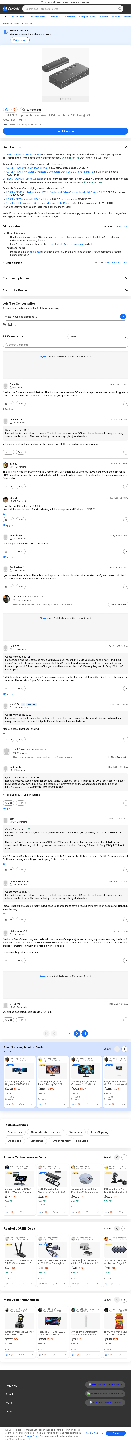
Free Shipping (99, 1132)
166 (109, 1104)
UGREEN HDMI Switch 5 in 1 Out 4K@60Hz (28, 168)
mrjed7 (13, 463)
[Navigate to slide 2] (63, 99)
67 (76, 1104)
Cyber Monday (61, 1140)
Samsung (9, 1099)
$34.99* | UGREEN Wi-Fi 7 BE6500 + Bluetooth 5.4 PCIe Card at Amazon (19, 1262)
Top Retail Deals (37, 16)
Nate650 (15, 704)
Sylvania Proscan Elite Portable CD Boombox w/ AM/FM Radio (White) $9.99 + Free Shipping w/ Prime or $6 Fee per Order (85, 1190)
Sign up (44, 356)
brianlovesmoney (19, 881)
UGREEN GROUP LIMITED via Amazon (22, 154)
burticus (17, 596)
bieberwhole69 (18, 931)
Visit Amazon (65, 131)
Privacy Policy (31, 1436)
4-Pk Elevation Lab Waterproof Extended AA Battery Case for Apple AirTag (51, 1190)
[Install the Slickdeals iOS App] (105, 1402)
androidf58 (16, 535)
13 (42, 1104)
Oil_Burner (15, 1004)
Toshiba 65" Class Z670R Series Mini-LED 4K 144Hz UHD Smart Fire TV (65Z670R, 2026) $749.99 (52, 1333)
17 (9, 1212)
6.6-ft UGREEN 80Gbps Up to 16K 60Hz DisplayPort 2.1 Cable (52, 1262)
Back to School (18, 16)
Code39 (14, 384)
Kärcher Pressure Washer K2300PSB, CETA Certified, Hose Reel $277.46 (19, 1333)
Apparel (104, 16)
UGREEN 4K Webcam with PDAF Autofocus (28, 199)
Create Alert (21, 40)
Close (116, 1433)
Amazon (8, 1207)
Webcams (75, 1132)
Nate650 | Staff (121, 226)
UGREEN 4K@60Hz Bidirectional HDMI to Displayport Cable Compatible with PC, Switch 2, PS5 (55, 192)
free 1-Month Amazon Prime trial (66, 244)
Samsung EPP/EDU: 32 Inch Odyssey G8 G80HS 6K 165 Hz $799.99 (52, 1083)
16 (76, 1212)
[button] (14, 110)
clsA (12, 819)
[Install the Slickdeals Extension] (105, 1384)
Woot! (74, 1207)
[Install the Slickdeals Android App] (105, 1393)
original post (33, 251)
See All (107, 1049)
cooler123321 (17, 419)
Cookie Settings (94, 1433)
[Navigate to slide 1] (60, 99)
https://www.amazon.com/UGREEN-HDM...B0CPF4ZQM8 (34, 787)
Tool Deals (54, 16)
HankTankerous (22, 749)
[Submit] (6, 345)
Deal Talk (28, 23)
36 (43, 1212)
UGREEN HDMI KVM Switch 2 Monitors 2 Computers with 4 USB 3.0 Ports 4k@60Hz (49, 171)
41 (10, 1104)
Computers (15, 1132)
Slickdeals (7, 23)
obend (13, 498)
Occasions (14, 1140)
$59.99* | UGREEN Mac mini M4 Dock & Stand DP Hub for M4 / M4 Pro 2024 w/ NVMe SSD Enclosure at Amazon (85, 1262)
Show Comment (118, 604)
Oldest (72, 336)
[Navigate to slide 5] (70, 99)
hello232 (14, 646)
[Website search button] (119, 8)
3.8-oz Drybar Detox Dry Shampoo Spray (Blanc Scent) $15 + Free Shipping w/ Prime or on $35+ (84, 1333)
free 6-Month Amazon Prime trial (77, 237)
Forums (17, 23)
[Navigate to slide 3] (65, 99)
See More (82, 1140)
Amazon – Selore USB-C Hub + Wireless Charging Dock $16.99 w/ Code (19, 1190)
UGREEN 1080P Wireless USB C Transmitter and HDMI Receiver (39, 203)
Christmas (36, 1140)
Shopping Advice (87, 16)
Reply (20, 403)
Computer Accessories (45, 1132)
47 (10, 110)
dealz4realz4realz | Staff (116, 262)
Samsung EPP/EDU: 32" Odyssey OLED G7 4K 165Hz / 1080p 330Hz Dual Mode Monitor (85, 1083)
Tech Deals (69, 16)
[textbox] (61, 316)
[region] (65, 1434)
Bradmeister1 (17, 567)
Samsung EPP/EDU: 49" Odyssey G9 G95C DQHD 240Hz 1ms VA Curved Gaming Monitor (19, 1083)
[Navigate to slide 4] (68, 99)
